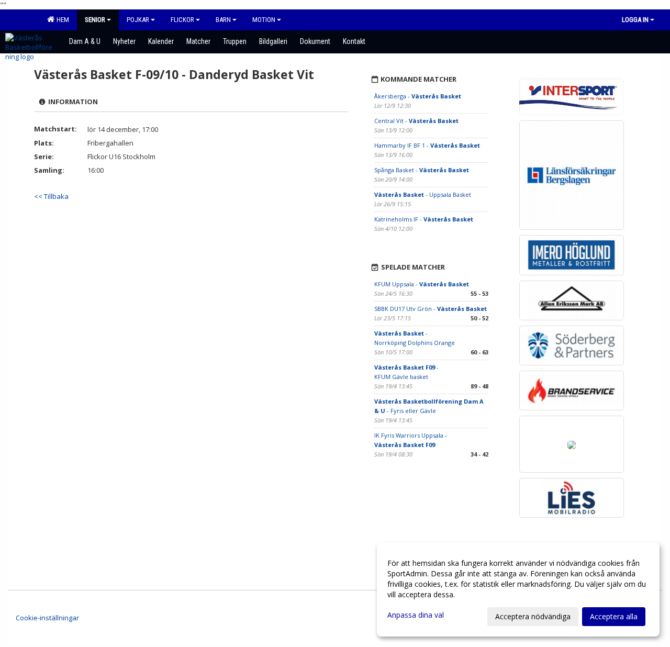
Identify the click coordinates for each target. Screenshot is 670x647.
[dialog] (518, 589)
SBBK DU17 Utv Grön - (430, 309)
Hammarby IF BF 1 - (427, 145)
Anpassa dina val (415, 615)
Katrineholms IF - (423, 219)
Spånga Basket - (421, 170)
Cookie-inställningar (47, 617)
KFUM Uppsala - (421, 284)
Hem (61, 20)
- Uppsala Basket (422, 194)
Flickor (182, 20)
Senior (95, 20)
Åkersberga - (417, 96)
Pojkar (138, 20)
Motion (263, 20)
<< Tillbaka (51, 196)
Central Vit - (416, 121)
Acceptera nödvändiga (533, 616)
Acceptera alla (614, 616)
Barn (223, 20)
